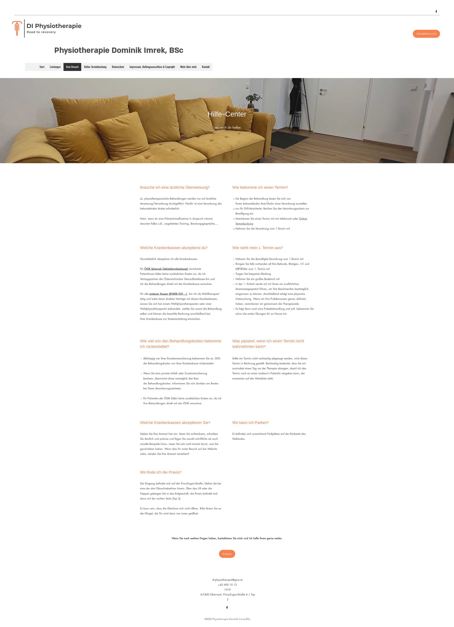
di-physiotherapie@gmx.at (227, 579)
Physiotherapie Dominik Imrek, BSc (118, 50)
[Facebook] (436, 11)
